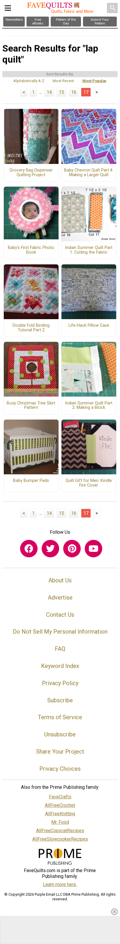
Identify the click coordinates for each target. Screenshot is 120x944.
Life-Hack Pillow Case (88, 325)
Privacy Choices (60, 768)
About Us (60, 580)
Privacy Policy (60, 683)
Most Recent (63, 81)
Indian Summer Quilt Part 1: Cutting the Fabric (88, 250)
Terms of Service (60, 717)
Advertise (60, 597)
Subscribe (60, 700)
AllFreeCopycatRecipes (60, 830)
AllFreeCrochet (60, 805)
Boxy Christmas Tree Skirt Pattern (31, 405)
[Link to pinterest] (72, 548)
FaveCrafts (60, 797)
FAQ (60, 648)
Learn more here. (60, 884)
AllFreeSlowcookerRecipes (60, 839)
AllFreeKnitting (60, 813)
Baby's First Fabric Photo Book (31, 250)
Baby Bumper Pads (31, 480)
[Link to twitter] (50, 548)
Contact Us (60, 614)
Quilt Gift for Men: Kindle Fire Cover (89, 483)
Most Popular (94, 81)
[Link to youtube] (93, 548)
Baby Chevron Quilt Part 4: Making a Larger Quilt (88, 172)
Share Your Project (60, 751)
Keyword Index (60, 665)
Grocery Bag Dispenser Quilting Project (31, 172)
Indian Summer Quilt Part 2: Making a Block (88, 405)
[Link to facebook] (29, 548)
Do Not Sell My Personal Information (60, 631)
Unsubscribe (60, 734)
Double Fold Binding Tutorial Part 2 (31, 328)
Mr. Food (60, 822)
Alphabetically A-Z (28, 81)
